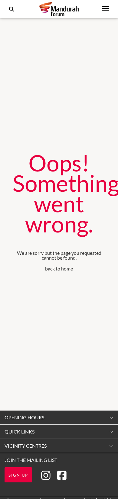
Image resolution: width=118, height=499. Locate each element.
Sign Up (18, 475)
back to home (59, 268)
